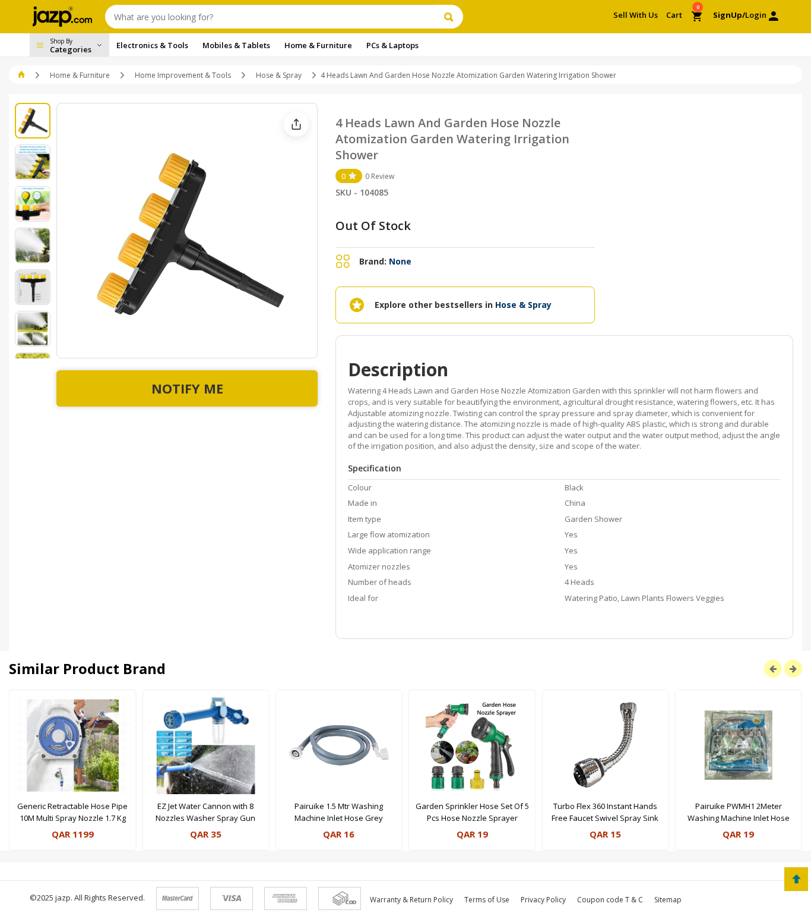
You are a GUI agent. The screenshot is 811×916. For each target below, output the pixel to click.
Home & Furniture (80, 75)
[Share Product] (296, 124)
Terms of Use (486, 900)
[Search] (450, 17)
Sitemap (668, 900)
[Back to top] (796, 879)
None (400, 261)
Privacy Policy (543, 900)
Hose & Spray (279, 75)
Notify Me (187, 388)
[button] (22, 75)
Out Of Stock (373, 226)
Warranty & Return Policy (411, 900)
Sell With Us (635, 15)
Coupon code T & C (610, 900)
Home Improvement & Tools (183, 75)
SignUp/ (729, 15)
